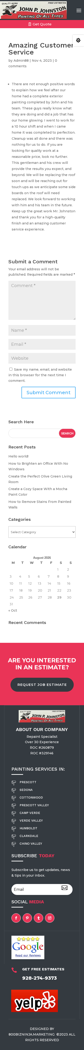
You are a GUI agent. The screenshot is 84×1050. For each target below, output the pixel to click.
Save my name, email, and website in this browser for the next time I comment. (40, 375)
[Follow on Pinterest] (27, 918)
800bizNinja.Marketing (32, 1034)
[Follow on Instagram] (49, 918)
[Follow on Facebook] (16, 918)
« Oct (12, 610)
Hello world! (18, 456)
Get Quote (42, 24)
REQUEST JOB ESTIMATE (42, 684)
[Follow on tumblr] (38, 918)
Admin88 (21, 60)
